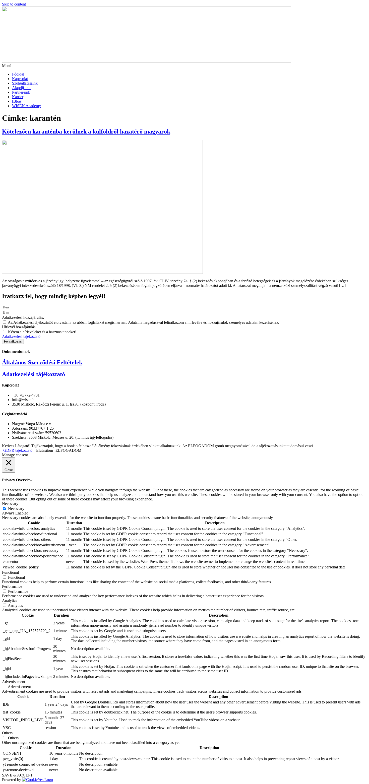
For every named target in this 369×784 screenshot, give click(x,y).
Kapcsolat (20, 79)
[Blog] (17, 101)
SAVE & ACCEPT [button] (17, 775)
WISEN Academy (26, 106)
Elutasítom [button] (44, 450)
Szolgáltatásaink (25, 83)
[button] (184, 65)
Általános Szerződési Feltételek (42, 362)
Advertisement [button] (13, 682)
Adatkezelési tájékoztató (21, 336)
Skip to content (14, 4)
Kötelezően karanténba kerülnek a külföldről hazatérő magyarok (86, 131)
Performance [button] (12, 586)
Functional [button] (10, 572)
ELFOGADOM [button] (68, 450)
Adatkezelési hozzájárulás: (23, 317)
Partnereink (21, 92)
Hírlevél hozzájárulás (18, 327)
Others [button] (7, 733)
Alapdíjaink (21, 88)
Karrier (17, 97)
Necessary (16, 508)
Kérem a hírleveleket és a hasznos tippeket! (42, 332)
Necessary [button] (10, 503)
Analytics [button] (9, 600)
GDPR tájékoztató (17, 450)
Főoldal (18, 74)
